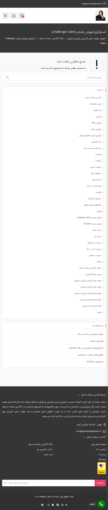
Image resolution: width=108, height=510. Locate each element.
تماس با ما (101, 449)
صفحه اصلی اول (98, 444)
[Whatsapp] (49, 505)
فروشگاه (102, 459)
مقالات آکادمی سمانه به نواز (90, 268)
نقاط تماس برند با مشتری (91, 306)
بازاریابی (98, 116)
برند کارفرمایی (96, 142)
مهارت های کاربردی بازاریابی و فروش (87, 280)
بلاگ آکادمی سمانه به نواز (41, 444)
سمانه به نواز (53, 496)
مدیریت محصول (95, 255)
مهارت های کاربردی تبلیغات (90, 287)
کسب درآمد (96, 230)
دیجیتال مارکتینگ (94, 198)
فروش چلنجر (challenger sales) (88, 217)
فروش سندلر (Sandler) (92, 224)
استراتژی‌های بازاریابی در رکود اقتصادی (86, 347)
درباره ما (102, 454)
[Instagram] (62, 505)
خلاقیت (98, 192)
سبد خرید (48, 454)
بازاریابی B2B (96, 123)
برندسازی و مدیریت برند (92, 148)
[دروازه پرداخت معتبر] (101, 467)
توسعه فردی (96, 180)
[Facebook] (66, 505)
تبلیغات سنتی (95, 167)
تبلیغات (98, 161)
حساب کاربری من (45, 449)
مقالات (98, 262)
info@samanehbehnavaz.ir (92, 4)
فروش (99, 211)
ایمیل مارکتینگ (95, 104)
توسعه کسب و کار (94, 186)
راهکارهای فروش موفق (92, 205)
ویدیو (99, 312)
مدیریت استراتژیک (94, 243)
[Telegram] (53, 505)
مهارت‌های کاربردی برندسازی (90, 299)
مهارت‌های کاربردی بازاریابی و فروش (87, 293)
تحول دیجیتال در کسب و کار (91, 334)
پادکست (98, 154)
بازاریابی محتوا (96, 129)
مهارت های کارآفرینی (93, 274)
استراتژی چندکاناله (95, 361)
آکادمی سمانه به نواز (93, 97)
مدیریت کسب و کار (93, 249)
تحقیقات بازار (96, 173)
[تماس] (101, 504)
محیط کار (97, 236)
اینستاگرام (97, 110)
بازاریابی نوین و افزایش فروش (90, 135)
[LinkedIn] (42, 505)
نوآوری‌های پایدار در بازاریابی (91, 354)
